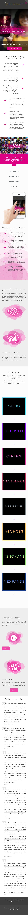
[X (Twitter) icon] (11, 910)
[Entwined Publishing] (14, 4)
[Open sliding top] (26, 1)
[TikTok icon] (14, 910)
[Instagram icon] (13, 910)
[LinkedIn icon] (17, 910)
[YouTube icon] (16, 910)
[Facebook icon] (10, 910)
